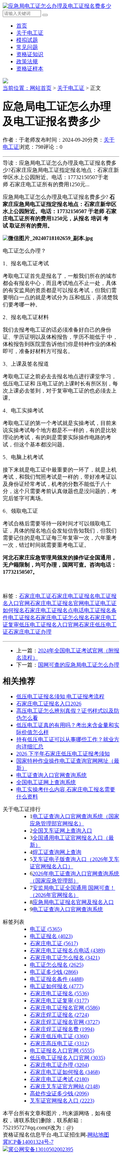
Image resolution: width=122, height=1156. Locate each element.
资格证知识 (29, 54)
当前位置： (16, 88)
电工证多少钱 (54, 972)
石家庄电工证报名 (73, 596)
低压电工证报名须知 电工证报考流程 (60, 696)
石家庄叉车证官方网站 (65, 1086)
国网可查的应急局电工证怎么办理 (78, 665)
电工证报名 (21, 617)
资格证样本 (29, 69)
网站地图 (98, 1135)
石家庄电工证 (35, 596)
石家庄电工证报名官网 (57, 603)
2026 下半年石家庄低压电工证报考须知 (63, 754)
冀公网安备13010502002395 (40, 1149)
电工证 (92, 603)
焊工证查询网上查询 (57, 852)
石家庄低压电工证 (59, 1036)
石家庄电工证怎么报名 (62, 617)
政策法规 (27, 61)
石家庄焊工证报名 (59, 1015)
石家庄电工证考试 (59, 1079)
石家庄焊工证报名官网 (65, 1022)
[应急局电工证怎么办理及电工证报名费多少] (57, 6)
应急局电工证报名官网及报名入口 (73, 902)
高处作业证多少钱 (59, 1093)
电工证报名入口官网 (62, 1051)
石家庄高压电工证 (59, 1043)
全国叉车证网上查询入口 (62, 831)
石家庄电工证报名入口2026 (48, 704)
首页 (21, 26)
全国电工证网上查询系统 (46, 782)
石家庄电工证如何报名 (65, 1072)
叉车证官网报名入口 (62, 1101)
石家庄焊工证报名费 (62, 1029)
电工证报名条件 (56, 979)
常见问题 (27, 47)
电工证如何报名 (56, 986)
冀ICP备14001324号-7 (28, 1142)
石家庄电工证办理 (30, 632)
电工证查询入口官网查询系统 (51, 775)
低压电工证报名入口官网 (49, 625)
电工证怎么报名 (56, 965)
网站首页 (41, 88)
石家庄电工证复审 (59, 1000)
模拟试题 (27, 40)
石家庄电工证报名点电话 (54, 610)
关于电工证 (29, 33)
